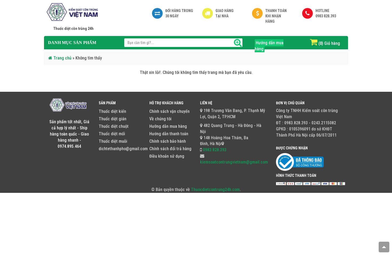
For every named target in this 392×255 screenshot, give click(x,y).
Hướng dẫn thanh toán (168, 133)
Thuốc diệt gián (112, 118)
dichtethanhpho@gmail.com (123, 148)
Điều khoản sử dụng (166, 156)
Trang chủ (61, 58)
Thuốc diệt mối (112, 133)
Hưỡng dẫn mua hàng (168, 126)
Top (384, 247)
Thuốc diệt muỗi (113, 141)
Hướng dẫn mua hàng (269, 45)
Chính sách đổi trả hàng (170, 148)
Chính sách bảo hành (167, 141)
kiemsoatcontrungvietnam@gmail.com (234, 162)
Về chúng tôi (160, 118)
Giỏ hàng (332, 43)
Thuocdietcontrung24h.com (215, 189)
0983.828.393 (214, 149)
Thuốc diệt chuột (114, 126)
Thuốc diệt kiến (112, 111)
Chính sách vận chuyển (169, 111)
